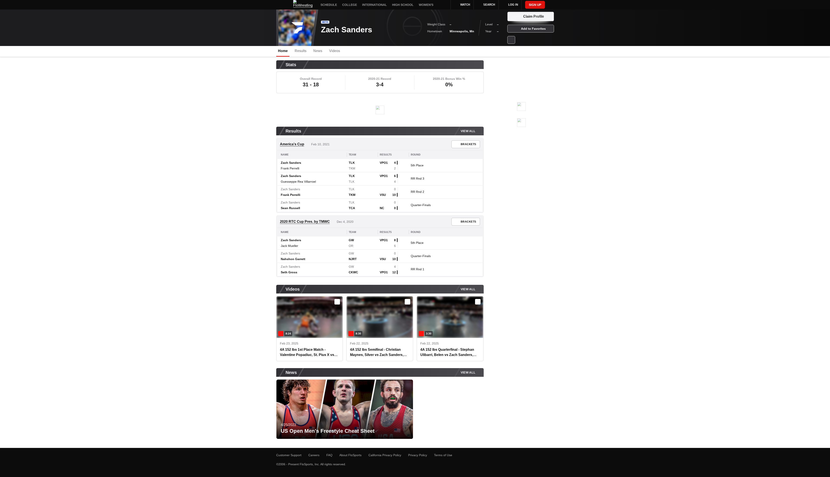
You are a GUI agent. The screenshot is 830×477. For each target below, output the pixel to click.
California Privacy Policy (384, 455)
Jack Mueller (289, 246)
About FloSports (350, 455)
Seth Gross (289, 272)
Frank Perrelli (290, 168)
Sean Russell (290, 208)
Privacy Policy (417, 455)
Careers (313, 455)
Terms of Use (443, 455)
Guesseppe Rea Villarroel (298, 181)
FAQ (329, 455)
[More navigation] (444, 5)
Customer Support (288, 455)
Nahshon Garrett (293, 259)
